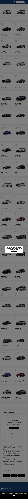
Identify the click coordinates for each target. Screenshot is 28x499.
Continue (14, 251)
